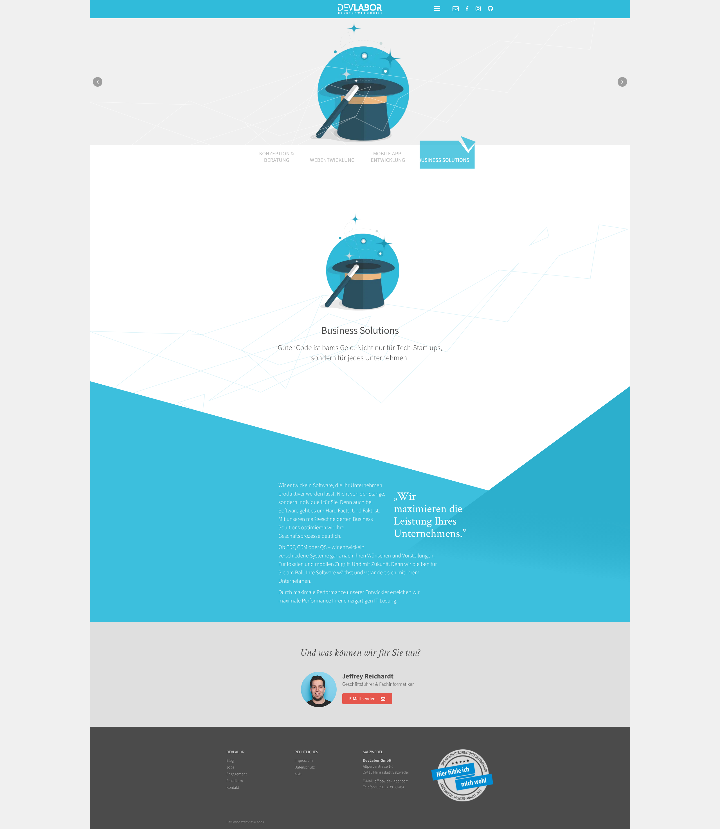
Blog (230, 760)
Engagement (236, 773)
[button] (130, 97)
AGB (298, 773)
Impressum (304, 760)
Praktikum (234, 780)
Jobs (230, 767)
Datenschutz (305, 767)
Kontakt (232, 787)
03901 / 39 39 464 (390, 786)
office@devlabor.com (391, 780)
